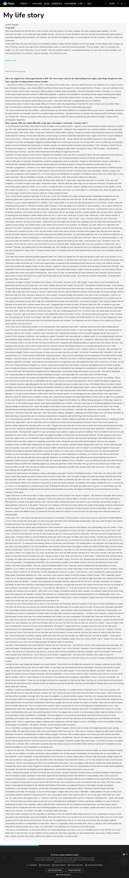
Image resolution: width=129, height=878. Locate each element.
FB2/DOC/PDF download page (15, 71)
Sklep (89, 4)
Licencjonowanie (70, 4)
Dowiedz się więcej (68, 862)
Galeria (47, 4)
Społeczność (37, 4)
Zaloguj (112, 4)
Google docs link (10, 60)
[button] (64, 875)
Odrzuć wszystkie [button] (74, 870)
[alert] (64, 865)
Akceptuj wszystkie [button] (55, 870)
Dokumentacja (57, 4)
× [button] (126, 854)
